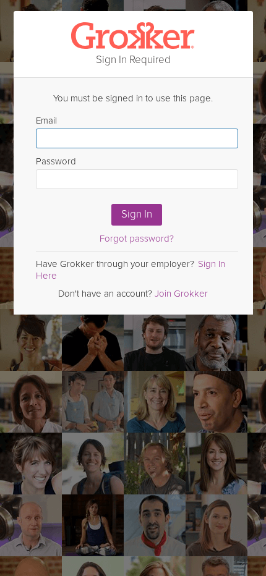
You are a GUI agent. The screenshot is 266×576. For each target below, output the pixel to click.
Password (56, 161)
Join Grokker (181, 293)
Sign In (136, 214)
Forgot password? (137, 238)
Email (46, 120)
